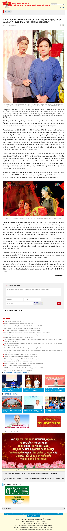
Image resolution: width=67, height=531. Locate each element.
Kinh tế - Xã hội (38, 514)
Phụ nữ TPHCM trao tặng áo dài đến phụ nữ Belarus (17, 365)
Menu (63, 8)
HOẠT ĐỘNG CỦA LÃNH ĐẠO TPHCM (16, 372)
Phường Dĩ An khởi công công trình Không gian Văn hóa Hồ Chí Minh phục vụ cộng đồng (27, 332)
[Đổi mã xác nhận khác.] (43, 303)
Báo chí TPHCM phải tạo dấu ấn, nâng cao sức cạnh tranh (32, 389)
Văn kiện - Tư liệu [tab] (17, 484)
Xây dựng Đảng (23, 514)
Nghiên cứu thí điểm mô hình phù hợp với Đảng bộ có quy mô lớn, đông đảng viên (54, 389)
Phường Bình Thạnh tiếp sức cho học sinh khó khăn (54, 411)
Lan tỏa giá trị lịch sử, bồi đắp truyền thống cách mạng (18, 361)
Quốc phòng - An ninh (49, 514)
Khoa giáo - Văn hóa (33, 516)
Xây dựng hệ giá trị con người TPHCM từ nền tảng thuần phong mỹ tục (22, 358)
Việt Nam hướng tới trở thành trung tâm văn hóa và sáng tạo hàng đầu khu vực (24, 335)
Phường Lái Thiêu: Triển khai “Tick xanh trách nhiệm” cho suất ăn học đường (33, 411)
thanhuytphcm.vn (26, 529)
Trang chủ (7, 514)
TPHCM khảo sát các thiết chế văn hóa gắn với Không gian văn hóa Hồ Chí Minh (24, 368)
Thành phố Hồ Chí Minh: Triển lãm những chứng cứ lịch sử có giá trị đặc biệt (23, 348)
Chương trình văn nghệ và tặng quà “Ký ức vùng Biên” (18, 370)
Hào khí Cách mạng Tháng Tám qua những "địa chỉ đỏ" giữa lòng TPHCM (23, 326)
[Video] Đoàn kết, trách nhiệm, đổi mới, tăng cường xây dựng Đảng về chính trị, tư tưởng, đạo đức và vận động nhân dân (33, 479)
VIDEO (7, 431)
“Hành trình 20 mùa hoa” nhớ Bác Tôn (13, 321)
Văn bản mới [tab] (7, 484)
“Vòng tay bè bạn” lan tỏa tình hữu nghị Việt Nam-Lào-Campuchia (20, 354)
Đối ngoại (59, 514)
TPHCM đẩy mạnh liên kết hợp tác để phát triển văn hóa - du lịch (20, 356)
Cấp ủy (30, 514)
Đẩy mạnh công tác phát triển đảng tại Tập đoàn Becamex (11, 389)
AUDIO (16, 431)
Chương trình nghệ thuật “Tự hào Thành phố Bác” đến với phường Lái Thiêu (23, 363)
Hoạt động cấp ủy (11, 394)
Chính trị (14, 514)
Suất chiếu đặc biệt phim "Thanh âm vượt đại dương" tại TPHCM (21, 323)
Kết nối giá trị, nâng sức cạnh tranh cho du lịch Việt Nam (18, 337)
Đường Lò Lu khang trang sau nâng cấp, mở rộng (12, 411)
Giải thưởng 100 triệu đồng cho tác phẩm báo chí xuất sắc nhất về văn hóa (23, 330)
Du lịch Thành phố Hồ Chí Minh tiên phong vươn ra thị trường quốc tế (22, 328)
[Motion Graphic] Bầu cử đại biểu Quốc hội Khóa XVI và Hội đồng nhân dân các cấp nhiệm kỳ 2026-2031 (30, 473)
